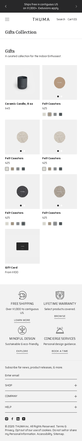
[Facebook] (12, 418)
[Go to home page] (41, 19)
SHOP (8, 386)
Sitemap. (59, 434)
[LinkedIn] (18, 418)
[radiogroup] (52, 114)
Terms (60, 426)
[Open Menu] (7, 19)
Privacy (9, 430)
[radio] (44, 114)
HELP (8, 407)
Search (61, 19)
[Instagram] (6, 418)
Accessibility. (45, 434)
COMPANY (11, 396)
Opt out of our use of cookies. (33, 430)
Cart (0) (72, 19)
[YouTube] (23, 418)
